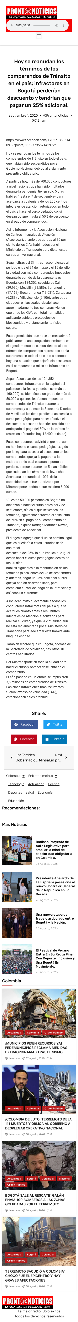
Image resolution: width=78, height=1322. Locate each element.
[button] (39, 35)
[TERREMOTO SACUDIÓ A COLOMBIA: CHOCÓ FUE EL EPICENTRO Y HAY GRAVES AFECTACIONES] (39, 1241)
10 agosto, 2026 (35, 1134)
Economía (45, 792)
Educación (16, 801)
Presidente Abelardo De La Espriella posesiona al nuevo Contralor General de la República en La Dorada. (55, 886)
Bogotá (31, 1178)
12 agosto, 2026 (35, 1058)
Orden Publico (54, 1032)
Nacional (64, 1178)
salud (30, 792)
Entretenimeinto (40, 776)
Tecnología (16, 784)
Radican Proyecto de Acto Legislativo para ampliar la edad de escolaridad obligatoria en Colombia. (54, 850)
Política (53, 784)
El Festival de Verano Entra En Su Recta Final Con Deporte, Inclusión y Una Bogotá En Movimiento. (55, 958)
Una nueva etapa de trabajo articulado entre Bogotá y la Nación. (55, 918)
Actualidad (36, 784)
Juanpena (14, 1058)
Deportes (15, 792)
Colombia (13, 776)
